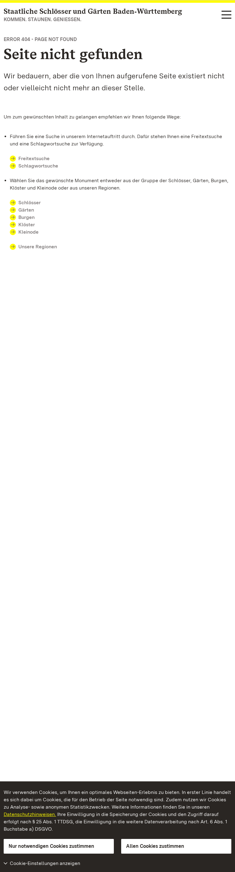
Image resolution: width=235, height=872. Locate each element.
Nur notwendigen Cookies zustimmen (51, 846)
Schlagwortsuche (38, 166)
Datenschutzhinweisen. (30, 814)
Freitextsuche (34, 158)
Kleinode (28, 232)
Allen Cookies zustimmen (155, 846)
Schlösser (29, 202)
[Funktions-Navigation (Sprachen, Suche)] (226, 15)
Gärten (26, 210)
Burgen (26, 217)
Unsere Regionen (37, 247)
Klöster (26, 224)
